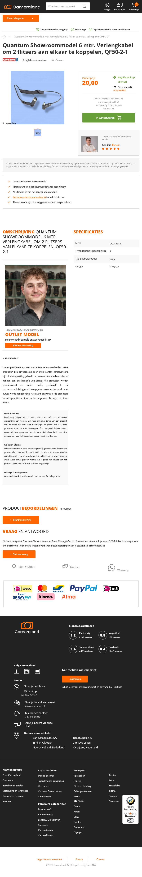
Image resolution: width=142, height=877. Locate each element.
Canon (77, 806)
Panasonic (79, 827)
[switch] (130, 820)
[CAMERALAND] (22, 6)
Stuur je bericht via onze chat (39, 724)
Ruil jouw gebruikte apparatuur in (29, 197)
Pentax (112, 775)
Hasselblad (114, 785)
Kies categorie (15, 18)
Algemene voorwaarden (49, 859)
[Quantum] (10, 59)
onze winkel (119, 90)
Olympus (78, 832)
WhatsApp (80, 29)
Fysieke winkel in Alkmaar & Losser (112, 29)
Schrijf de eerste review (34, 60)
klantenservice (97, 545)
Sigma (112, 790)
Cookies (100, 859)
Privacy (79, 859)
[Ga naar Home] (4, 36)
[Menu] (136, 797)
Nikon (77, 811)
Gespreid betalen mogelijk (54, 29)
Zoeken (84, 6)
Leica (111, 780)
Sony (76, 816)
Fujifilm (77, 822)
